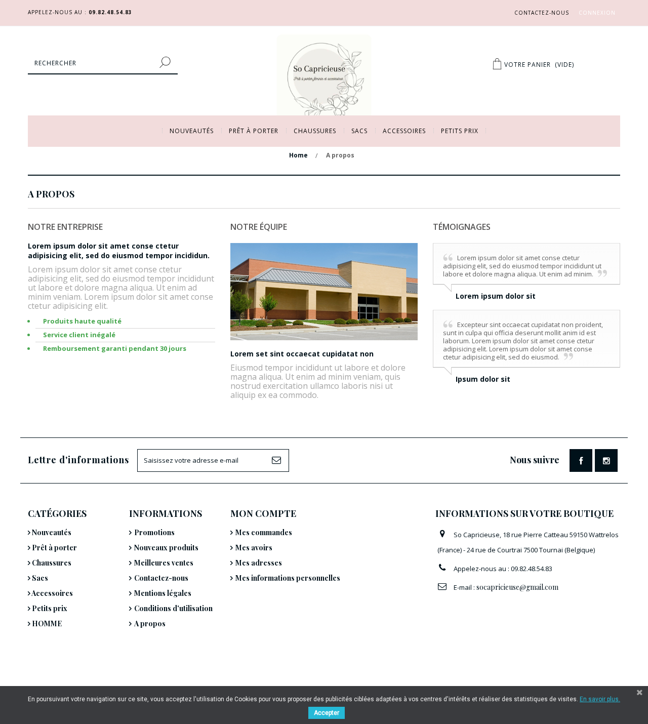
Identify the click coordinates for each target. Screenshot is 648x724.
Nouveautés (192, 131)
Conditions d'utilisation (173, 608)
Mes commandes (263, 532)
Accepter (326, 712)
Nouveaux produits (166, 547)
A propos (150, 623)
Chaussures (315, 131)
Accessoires (404, 131)
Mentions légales (162, 593)
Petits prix (459, 131)
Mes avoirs (253, 547)
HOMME (46, 623)
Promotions (154, 532)
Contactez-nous (541, 12)
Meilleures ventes (163, 563)
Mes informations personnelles (287, 578)
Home (298, 155)
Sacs (359, 131)
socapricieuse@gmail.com (517, 587)
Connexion (597, 12)
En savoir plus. (600, 699)
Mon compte (263, 513)
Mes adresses (258, 563)
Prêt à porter (253, 131)
